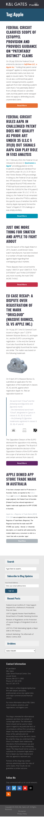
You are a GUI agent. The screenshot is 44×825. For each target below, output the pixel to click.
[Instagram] (30, 788)
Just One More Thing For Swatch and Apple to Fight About (21, 234)
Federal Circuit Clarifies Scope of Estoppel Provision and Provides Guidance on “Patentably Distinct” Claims (21, 41)
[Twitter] (14, 788)
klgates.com (23, 707)
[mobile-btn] (36, 4)
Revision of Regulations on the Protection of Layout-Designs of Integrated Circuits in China (21, 622)
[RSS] (8, 794)
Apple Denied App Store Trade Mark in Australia (21, 479)
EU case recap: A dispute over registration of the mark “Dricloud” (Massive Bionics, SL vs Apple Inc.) (20, 310)
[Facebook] (8, 788)
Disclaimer (22, 811)
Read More (22, 105)
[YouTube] (25, 788)
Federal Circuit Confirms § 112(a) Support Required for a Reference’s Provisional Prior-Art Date (21, 607)
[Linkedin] (19, 788)
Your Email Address (11, 583)
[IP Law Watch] (22, 4)
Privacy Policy (22, 814)
